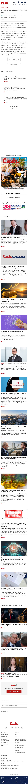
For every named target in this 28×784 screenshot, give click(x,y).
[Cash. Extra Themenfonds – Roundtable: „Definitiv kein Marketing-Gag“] (14, 257)
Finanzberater (4, 736)
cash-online (20, 45)
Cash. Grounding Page (20, 752)
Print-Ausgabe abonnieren (14, 197)
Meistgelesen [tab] (9, 71)
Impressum (17, 742)
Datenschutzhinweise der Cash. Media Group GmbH (20, 740)
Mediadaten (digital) (19, 745)
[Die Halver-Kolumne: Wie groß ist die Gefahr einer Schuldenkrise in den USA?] (14, 227)
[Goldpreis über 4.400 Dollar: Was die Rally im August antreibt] (14, 290)
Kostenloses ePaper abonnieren (14, 193)
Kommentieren (14, 64)
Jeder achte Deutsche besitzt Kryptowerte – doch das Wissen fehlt (13, 589)
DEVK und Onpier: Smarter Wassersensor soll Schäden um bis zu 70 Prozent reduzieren (14, 88)
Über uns (17, 750)
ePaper (16, 736)
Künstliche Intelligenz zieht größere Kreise (13, 363)
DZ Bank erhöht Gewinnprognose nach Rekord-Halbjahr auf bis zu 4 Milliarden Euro (15, 98)
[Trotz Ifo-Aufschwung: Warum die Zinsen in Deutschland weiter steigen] (14, 384)
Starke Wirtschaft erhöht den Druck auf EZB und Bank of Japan (13, 427)
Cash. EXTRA (3, 757)
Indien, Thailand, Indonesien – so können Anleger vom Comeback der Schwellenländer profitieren (14, 525)
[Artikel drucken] (14, 59)
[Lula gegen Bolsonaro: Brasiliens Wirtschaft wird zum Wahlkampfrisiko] (14, 448)
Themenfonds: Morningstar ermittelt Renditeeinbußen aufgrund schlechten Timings (12, 559)
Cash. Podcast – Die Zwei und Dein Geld (9, 768)
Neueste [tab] (3, 71)
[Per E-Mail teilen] (19, 59)
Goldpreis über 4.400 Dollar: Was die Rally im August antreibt (14, 300)
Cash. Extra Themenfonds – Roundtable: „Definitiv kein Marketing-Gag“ (12, 267)
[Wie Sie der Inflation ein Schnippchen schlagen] (14, 322)
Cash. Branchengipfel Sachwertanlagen (10, 765)
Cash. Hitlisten (4, 767)
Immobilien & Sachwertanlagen (5, 740)
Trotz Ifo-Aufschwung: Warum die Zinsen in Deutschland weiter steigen (13, 394)
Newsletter (17, 749)
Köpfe (2, 745)
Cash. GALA (3, 763)
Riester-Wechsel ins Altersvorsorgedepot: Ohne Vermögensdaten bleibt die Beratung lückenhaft (14, 674)
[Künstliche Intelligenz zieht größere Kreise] (14, 354)
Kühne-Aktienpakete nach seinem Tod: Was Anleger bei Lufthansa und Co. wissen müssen (13, 649)
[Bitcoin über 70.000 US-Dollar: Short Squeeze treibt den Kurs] (14, 615)
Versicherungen (4, 734)
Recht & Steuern (4, 744)
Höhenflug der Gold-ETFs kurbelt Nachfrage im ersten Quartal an (13, 490)
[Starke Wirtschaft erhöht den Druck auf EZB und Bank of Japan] (14, 417)
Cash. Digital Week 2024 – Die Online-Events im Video (12, 762)
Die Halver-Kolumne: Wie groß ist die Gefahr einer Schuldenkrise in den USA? (14, 236)
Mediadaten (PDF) (19, 747)
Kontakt (16, 744)
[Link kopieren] (9, 59)
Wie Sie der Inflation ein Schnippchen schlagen (12, 332)
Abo (15, 734)
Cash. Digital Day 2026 (6, 760)
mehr (6, 81)
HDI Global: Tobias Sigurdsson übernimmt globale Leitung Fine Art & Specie (15, 78)
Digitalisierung (4, 742)
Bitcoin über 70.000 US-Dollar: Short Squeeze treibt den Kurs (14, 625)
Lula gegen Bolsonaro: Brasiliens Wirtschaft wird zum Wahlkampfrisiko (13, 457)
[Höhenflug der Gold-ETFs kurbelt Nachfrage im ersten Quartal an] (14, 481)
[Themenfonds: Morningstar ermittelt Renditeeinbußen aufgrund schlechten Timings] (14, 548)
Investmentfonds (5, 737)
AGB (15, 737)
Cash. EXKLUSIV (4, 758)
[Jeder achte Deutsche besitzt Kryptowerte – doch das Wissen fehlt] (14, 579)
